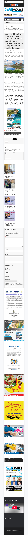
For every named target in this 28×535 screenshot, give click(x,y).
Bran (6, 132)
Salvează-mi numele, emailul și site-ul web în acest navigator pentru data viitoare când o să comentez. (7, 272)
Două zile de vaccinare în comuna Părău (12, 146)
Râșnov (6, 134)
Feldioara (15, 132)
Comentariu (7, 236)
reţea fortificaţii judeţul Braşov (13, 134)
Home (5, 26)
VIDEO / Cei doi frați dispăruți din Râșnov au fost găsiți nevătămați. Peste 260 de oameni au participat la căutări (9, 192)
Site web (7, 260)
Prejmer (19, 132)
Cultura (10, 26)
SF (11, 50)
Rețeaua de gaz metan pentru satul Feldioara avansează (9, 176)
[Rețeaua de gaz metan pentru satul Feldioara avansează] (9, 169)
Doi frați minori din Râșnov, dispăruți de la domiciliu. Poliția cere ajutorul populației (9, 223)
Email (6, 254)
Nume (6, 249)
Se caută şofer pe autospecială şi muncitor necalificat (12, 150)
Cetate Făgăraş (10, 132)
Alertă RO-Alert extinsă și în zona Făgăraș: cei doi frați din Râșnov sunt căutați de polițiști (9, 208)
